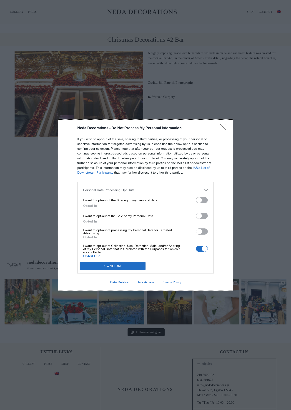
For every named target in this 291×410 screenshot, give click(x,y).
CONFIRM (112, 266)
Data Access (145, 282)
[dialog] (145, 205)
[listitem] (145, 190)
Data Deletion (120, 282)
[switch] (202, 200)
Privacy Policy (171, 282)
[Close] (224, 128)
